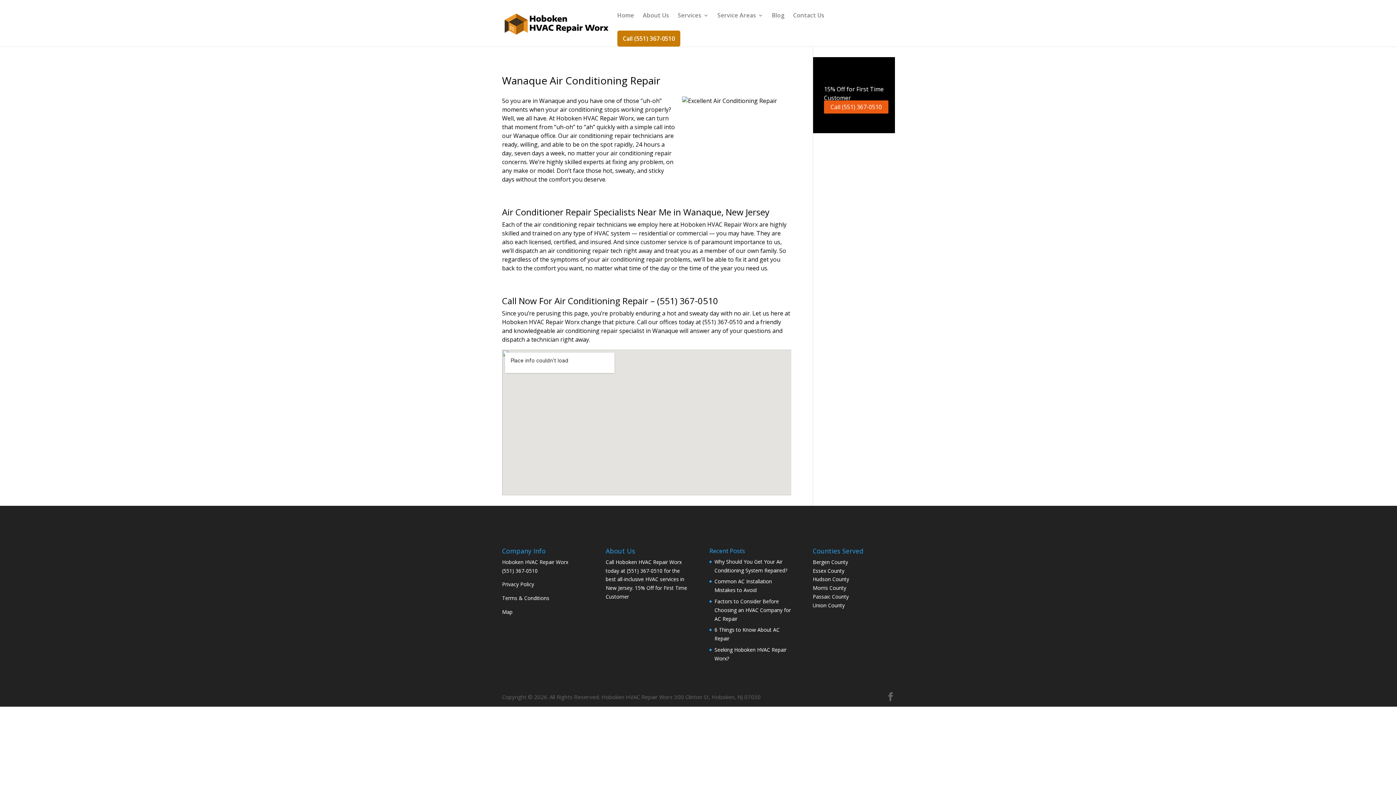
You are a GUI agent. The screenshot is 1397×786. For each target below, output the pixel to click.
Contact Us (808, 16)
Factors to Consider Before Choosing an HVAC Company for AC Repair (753, 610)
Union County (829, 605)
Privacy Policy (518, 584)
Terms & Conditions (525, 598)
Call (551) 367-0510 (649, 39)
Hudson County (831, 579)
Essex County (828, 570)
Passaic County (831, 596)
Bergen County (830, 562)
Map (507, 611)
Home (625, 16)
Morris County (829, 587)
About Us (656, 16)
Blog (778, 16)
